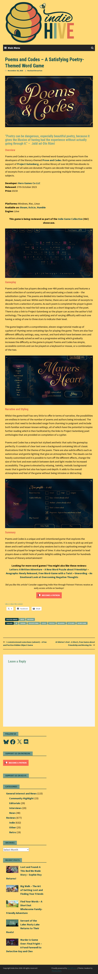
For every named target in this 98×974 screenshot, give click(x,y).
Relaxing (61, 623)
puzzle (52, 623)
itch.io (32, 207)
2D (16, 623)
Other (12, 827)
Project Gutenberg (28, 164)
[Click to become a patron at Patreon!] (49, 595)
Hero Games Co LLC (29, 183)
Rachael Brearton (34, 70)
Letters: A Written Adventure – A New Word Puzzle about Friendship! (48, 569)
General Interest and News (21, 793)
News (12, 812)
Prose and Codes (51, 160)
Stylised (71, 623)
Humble (41, 207)
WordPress (72, 968)
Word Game (82, 623)
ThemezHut (56, 971)
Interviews (15, 808)
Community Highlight (21, 798)
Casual (23, 623)
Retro (12, 832)
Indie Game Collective (70, 218)
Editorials (14, 803)
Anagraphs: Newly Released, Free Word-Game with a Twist (39, 573)
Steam (23, 207)
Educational (34, 623)
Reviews (30, 619)
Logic (44, 623)
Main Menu (14, 47)
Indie (22, 619)
